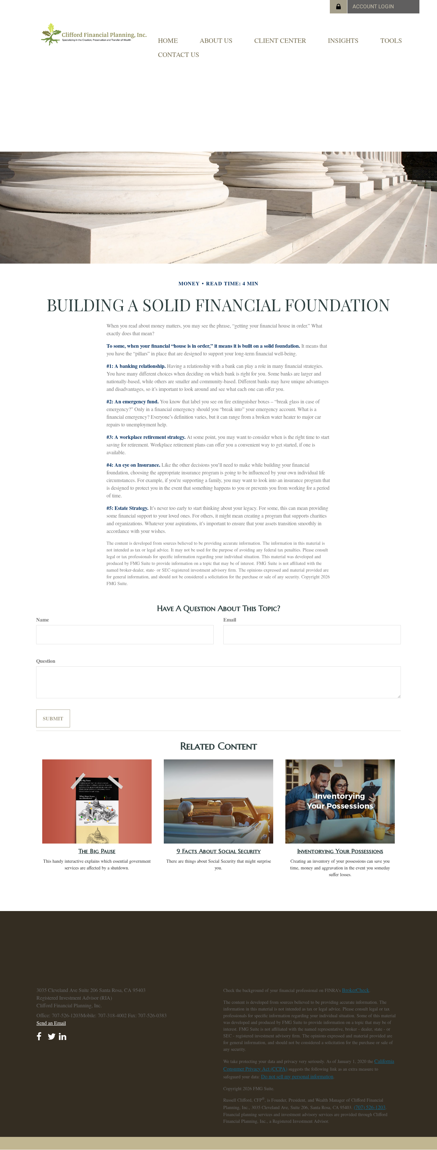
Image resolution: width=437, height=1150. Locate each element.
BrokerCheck (355, 990)
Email (229, 619)
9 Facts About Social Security (219, 851)
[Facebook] (40, 1034)
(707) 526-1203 (369, 1107)
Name (42, 619)
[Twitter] (52, 1034)
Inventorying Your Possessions (340, 851)
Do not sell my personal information (297, 1076)
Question (45, 660)
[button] (216, 40)
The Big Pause (96, 851)
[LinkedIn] (63, 1034)
